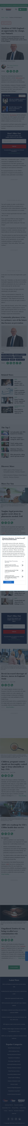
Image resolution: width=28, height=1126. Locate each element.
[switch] (22, 565)
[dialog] (14, 563)
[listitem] (14, 562)
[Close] (24, 538)
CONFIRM (9, 582)
